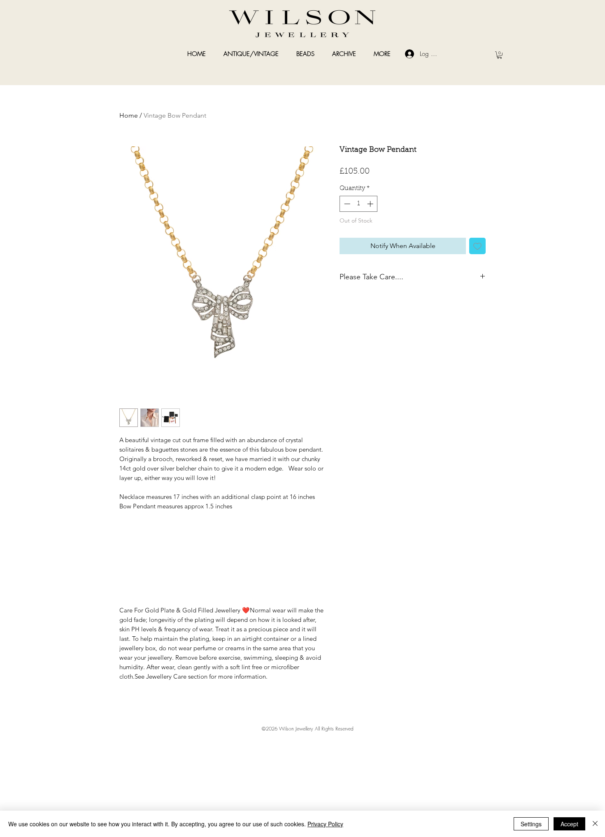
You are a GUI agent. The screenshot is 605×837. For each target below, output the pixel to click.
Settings (531, 824)
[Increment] (371, 203)
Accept (569, 824)
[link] (499, 55)
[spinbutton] (358, 203)
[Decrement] (346, 203)
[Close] (595, 823)
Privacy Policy (325, 824)
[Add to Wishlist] (477, 246)
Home (128, 115)
